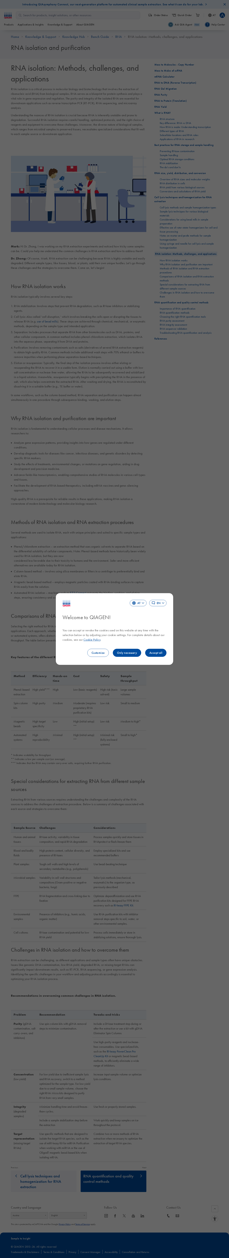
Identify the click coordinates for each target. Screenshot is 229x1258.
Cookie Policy (92, 640)
